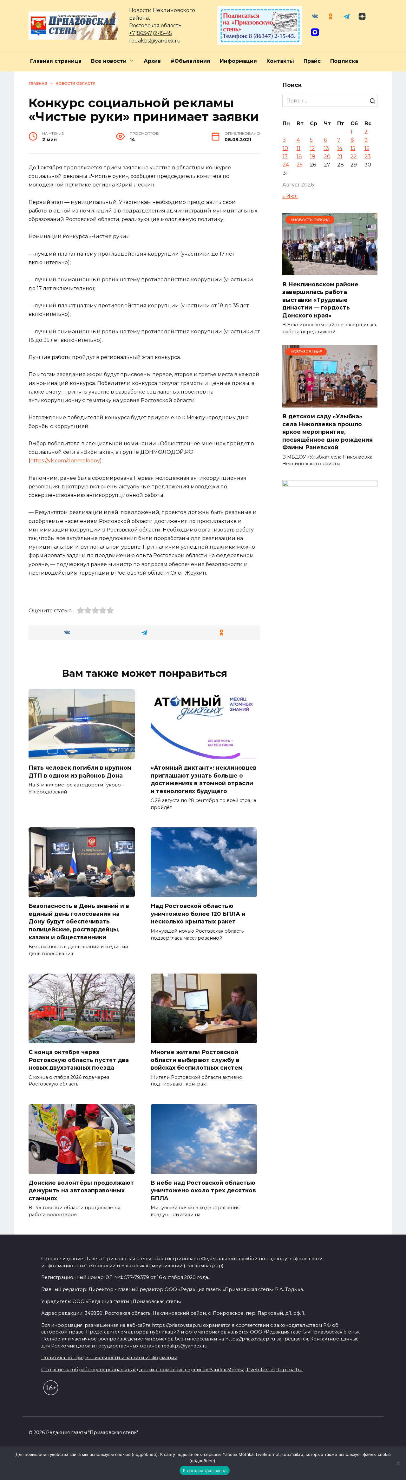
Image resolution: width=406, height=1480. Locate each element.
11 (298, 148)
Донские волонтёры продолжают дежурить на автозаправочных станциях (81, 1190)
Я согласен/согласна (204, 1470)
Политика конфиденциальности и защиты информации (109, 1357)
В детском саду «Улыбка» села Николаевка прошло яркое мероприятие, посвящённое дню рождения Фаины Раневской (327, 432)
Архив (152, 61)
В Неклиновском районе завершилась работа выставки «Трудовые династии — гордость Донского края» (320, 300)
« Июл (290, 196)
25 (300, 165)
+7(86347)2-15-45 (150, 33)
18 (299, 156)
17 (285, 156)
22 (353, 156)
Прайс (312, 61)
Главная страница (56, 61)
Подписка (344, 61)
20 (327, 156)
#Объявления (190, 61)
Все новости (109, 61)
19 (312, 156)
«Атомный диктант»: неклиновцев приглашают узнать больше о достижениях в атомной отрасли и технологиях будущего (204, 779)
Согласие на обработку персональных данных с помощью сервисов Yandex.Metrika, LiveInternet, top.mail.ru (172, 1369)
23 (367, 156)
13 (326, 148)
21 (339, 156)
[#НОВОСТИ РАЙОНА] (329, 271)
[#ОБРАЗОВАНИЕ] (329, 404)
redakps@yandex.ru (155, 41)
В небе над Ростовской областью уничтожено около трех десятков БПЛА (203, 1190)
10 (285, 148)
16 (366, 148)
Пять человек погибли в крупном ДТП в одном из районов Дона (80, 771)
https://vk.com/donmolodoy (65, 461)
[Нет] (398, 1463)
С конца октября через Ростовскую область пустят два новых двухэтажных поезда (79, 1060)
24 (286, 165)
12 (312, 148)
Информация (238, 61)
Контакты (280, 61)
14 (339, 148)
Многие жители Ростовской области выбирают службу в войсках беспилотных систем (197, 1060)
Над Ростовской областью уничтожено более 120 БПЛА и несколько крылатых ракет (198, 914)
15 (352, 148)
